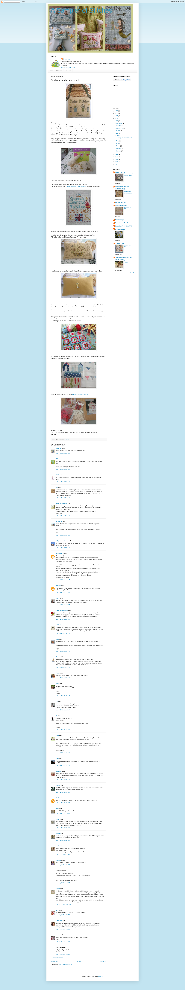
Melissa (58, 459)
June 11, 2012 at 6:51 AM (63, 854)
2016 (116, 113)
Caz (57, 701)
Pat (57, 487)
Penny (57, 819)
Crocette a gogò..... (120, 243)
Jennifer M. (59, 521)
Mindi (57, 808)
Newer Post (54, 961)
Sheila (57, 798)
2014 (116, 116)
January (118, 151)
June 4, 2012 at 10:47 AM (63, 592)
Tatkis (57, 683)
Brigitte (58, 888)
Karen (57, 598)
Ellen (57, 639)
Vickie (57, 475)
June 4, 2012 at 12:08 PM (63, 605)
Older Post (103, 961)
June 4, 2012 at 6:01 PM (63, 678)
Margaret (58, 771)
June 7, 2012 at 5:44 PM (63, 827)
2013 (116, 118)
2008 (116, 161)
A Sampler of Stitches (81, 10)
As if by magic (119, 220)
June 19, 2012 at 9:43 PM (63, 941)
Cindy (57, 673)
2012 (116, 121)
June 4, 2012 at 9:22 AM (63, 535)
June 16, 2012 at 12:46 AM (63, 904)
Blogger (100, 976)
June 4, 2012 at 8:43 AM (63, 453)
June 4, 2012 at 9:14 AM (63, 515)
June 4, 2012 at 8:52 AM (63, 469)
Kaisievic (58, 625)
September (119, 128)
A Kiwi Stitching (120, 172)
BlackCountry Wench (121, 223)
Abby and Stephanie (62, 541)
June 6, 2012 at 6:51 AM (63, 792)
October (118, 125)
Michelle (58, 585)
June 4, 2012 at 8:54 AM (63, 481)
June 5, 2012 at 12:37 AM (63, 696)
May (117, 141)
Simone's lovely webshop (80, 394)
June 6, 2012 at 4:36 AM (63, 779)
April (117, 143)
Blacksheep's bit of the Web (123, 226)
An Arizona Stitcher (121, 205)
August (118, 130)
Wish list (59, 71)
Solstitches (66, 59)
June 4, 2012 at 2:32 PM (63, 633)
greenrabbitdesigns (61, 503)
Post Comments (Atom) (65, 964)
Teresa (58, 935)
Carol (57, 735)
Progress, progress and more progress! (128, 191)
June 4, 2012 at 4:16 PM (63, 667)
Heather (58, 785)
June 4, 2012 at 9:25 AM (63, 547)
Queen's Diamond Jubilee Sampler (75, 186)
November (119, 123)
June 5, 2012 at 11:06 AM (63, 710)
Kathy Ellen (59, 921)
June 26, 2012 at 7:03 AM (63, 954)
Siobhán (58, 833)
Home (51, 71)
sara (57, 910)
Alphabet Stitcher (120, 202)
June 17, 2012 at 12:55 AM (63, 915)
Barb (57, 758)
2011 (116, 154)
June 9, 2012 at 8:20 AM (63, 840)
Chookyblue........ (120, 229)
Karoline (58, 860)
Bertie (57, 846)
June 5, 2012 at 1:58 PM (63, 753)
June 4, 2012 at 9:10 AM (63, 497)
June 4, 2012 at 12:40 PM (63, 619)
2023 (116, 111)
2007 (116, 164)
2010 (116, 156)
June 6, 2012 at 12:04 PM (63, 802)
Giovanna (58, 448)
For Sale (68, 71)
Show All (132, 272)
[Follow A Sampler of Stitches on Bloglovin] (122, 81)
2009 (116, 159)
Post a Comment (58, 958)
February (119, 148)
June (117, 135)
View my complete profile (68, 68)
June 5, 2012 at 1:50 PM (63, 729)
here (67, 131)
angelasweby (60, 553)
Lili (56, 716)
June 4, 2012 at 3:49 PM (63, 651)
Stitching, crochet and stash (124, 138)
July (117, 133)
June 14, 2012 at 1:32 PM (63, 883)
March (118, 146)
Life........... (126, 230)
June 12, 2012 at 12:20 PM (63, 865)
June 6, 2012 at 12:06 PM (63, 813)
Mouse (58, 657)
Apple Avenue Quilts (62, 610)
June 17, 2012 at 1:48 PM (63, 929)
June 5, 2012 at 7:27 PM (63, 765)
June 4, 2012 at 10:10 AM (63, 580)
